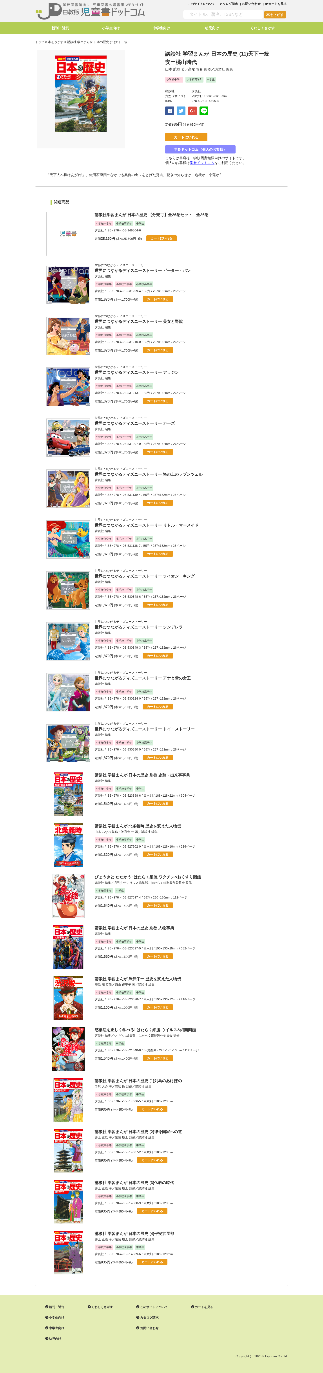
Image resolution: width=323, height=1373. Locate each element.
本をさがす (275, 14)
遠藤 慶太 (121, 1137)
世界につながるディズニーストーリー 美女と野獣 (139, 321)
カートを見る (204, 1307)
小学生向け (111, 28)
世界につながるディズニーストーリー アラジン (137, 372)
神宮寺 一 (127, 832)
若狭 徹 (120, 1086)
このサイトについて (201, 3)
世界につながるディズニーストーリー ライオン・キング (145, 576)
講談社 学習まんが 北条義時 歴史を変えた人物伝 (138, 826)
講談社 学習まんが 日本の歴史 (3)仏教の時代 (134, 1182)
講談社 (219, 69)
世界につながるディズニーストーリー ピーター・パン (143, 270)
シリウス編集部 (125, 1035)
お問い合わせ (251, 3)
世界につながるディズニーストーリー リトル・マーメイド (147, 525)
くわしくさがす (262, 28)
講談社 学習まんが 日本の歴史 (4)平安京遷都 (134, 1233)
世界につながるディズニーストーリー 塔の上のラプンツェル (149, 474)
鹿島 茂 (100, 984)
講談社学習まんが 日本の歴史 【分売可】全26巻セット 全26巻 (152, 215)
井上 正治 (101, 1137)
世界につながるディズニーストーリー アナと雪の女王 (143, 678)
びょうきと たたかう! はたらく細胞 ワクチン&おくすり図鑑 (148, 877)
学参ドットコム (202, 163)
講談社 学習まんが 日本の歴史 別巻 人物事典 (134, 928)
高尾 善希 (195, 69)
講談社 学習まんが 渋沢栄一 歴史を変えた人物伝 (138, 979)
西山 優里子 (123, 984)
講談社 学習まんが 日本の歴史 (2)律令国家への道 (138, 1131)
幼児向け (212, 28)
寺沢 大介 (101, 1086)
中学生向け (161, 28)
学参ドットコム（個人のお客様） (200, 149)
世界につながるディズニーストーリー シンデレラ (139, 627)
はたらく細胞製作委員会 (168, 882)
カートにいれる (186, 137)
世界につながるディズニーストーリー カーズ (135, 423)
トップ (39, 42)
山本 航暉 (172, 69)
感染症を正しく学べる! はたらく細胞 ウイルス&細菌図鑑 (145, 1030)
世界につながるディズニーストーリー (121, 265)
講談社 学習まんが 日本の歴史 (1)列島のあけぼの (138, 1081)
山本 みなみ (103, 832)
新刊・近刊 (60, 28)
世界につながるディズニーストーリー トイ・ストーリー (145, 729)
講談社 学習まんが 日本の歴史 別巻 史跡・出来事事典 (142, 775)
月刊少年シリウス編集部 (131, 882)
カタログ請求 (229, 3)
